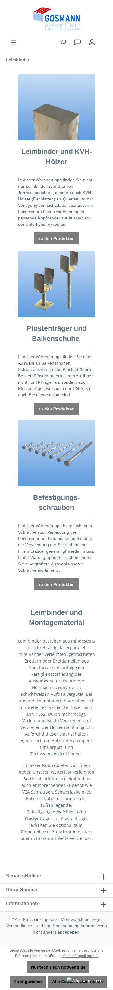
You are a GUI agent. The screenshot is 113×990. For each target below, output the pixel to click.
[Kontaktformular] (77, 42)
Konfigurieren (28, 981)
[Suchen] (63, 42)
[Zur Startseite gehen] (56, 19)
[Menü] (13, 42)
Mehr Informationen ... (80, 956)
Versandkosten (20, 925)
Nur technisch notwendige (58, 967)
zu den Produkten (56, 238)
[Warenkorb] (103, 39)
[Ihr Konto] (92, 42)
